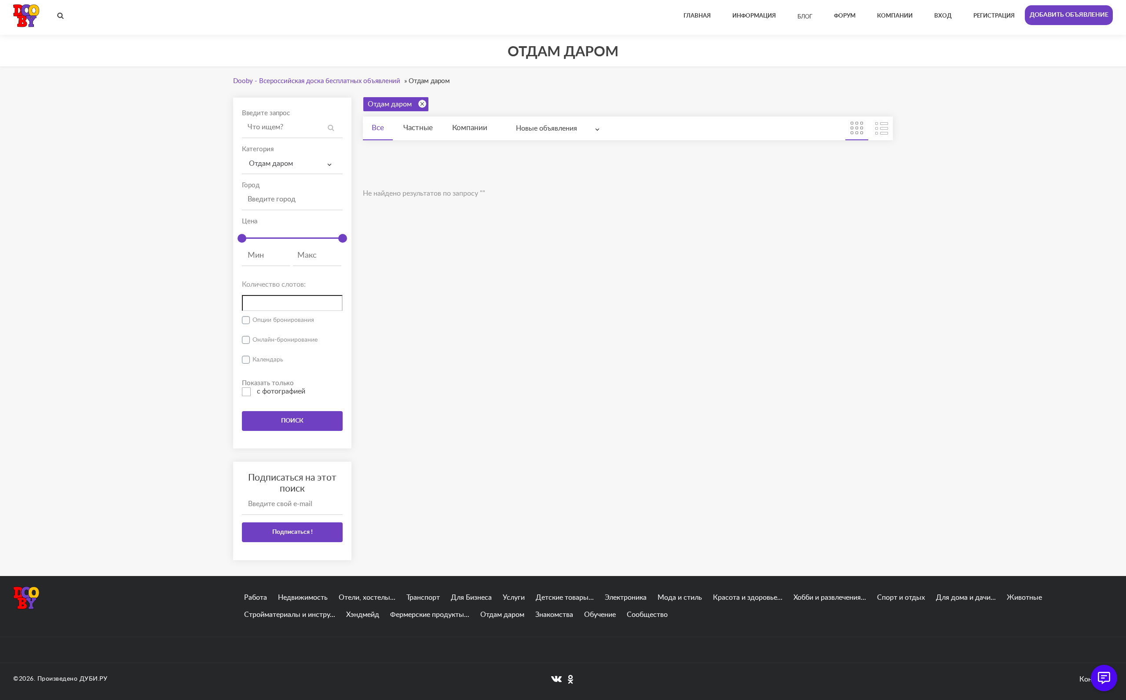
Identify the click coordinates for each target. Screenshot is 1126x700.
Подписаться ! (292, 532)
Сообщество (647, 614)
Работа (255, 597)
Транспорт (423, 597)
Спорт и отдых (901, 597)
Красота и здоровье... (747, 597)
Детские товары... (565, 597)
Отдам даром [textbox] (271, 163)
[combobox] (292, 163)
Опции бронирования (283, 320)
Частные (418, 127)
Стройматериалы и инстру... (289, 614)
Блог (804, 17)
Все (378, 127)
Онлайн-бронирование (285, 340)
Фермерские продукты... (429, 614)
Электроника (626, 597)
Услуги (514, 597)
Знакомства (554, 614)
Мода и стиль (680, 597)
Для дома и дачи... (966, 597)
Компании (469, 127)
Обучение (600, 614)
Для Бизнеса (471, 597)
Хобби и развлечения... (829, 597)
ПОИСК (292, 421)
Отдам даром (390, 104)
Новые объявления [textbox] (546, 128)
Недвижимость (303, 597)
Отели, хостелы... (367, 597)
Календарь (267, 360)
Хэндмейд (362, 614)
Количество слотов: (274, 284)
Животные (1024, 597)
